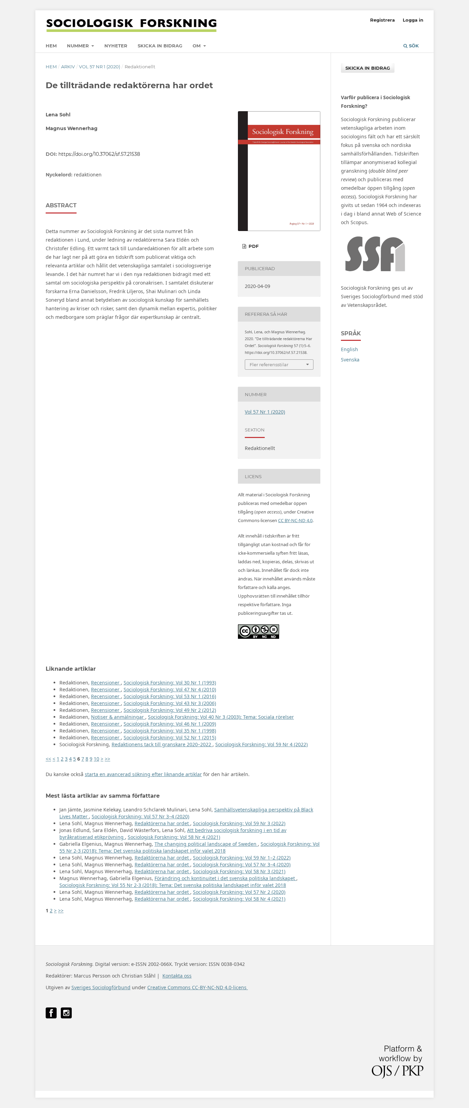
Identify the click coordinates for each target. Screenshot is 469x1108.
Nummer (78, 45)
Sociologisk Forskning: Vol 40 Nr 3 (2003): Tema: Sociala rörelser (221, 717)
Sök (413, 45)
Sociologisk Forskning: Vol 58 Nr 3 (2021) (239, 871)
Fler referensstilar (269, 364)
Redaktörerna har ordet (162, 823)
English (349, 349)
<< (48, 758)
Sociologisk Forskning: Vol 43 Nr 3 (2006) (170, 703)
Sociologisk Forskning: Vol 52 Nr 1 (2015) (170, 737)
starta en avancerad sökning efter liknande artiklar (143, 774)
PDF (253, 246)
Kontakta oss (177, 975)
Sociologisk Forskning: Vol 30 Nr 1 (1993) (170, 682)
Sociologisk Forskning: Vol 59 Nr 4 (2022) (261, 744)
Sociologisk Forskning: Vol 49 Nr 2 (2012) (170, 710)
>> (107, 758)
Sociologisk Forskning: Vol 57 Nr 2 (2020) (239, 892)
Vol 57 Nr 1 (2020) (99, 66)
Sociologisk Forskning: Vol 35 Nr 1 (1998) (170, 730)
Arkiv (68, 66)
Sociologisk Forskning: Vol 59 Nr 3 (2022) (239, 823)
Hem (51, 45)
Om (197, 45)
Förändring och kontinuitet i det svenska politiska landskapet (225, 878)
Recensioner (106, 682)
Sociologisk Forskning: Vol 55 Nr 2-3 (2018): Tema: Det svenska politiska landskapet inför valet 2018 (189, 847)
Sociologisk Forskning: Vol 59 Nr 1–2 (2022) (241, 857)
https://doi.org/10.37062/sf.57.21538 (99, 154)
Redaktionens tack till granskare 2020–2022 (162, 744)
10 (96, 758)
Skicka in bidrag (160, 45)
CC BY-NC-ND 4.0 (295, 520)
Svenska (350, 359)
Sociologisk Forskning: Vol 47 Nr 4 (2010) (170, 689)
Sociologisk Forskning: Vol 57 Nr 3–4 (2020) (140, 816)
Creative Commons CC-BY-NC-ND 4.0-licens (197, 987)
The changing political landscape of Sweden (206, 844)
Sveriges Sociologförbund (100, 987)
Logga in (413, 20)
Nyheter (115, 45)
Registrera (382, 20)
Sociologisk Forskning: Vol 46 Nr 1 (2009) (170, 723)
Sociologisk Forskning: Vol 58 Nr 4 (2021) (174, 837)
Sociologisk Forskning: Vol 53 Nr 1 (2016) (170, 696)
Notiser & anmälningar (118, 717)
